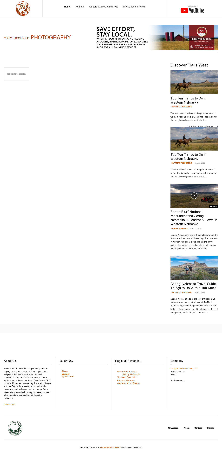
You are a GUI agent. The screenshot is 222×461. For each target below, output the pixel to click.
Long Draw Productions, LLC (184, 368)
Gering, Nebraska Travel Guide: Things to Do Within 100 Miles (193, 286)
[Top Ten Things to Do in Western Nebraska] (194, 82)
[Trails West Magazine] (23, 9)
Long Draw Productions (110, 447)
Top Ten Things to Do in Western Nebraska (188, 100)
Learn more (9, 403)
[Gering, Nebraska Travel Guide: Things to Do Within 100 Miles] (194, 268)
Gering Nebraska (179, 228)
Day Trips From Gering (181, 107)
